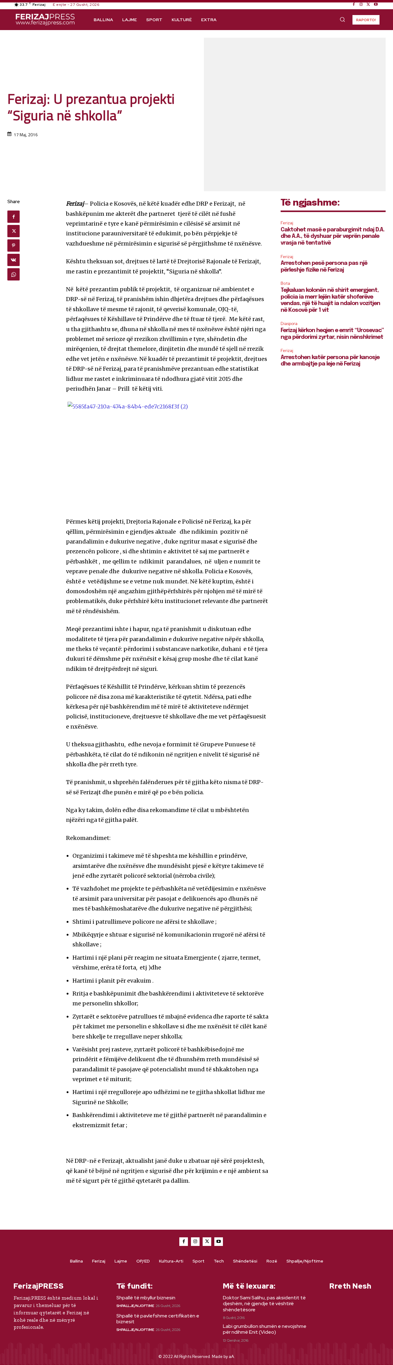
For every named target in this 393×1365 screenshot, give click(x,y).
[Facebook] (353, 4)
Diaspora (289, 323)
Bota (285, 283)
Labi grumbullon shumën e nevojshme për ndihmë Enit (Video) (264, 1329)
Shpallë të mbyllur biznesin (145, 1297)
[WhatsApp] (13, 274)
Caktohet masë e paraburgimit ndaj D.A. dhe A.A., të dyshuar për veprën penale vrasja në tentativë (332, 236)
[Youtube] (375, 4)
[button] (342, 19)
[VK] (13, 260)
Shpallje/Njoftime (135, 1305)
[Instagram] (361, 4)
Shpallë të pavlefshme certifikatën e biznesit (157, 1319)
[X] (368, 4)
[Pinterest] (13, 245)
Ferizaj (287, 223)
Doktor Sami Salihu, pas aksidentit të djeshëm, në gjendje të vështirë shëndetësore (264, 1303)
